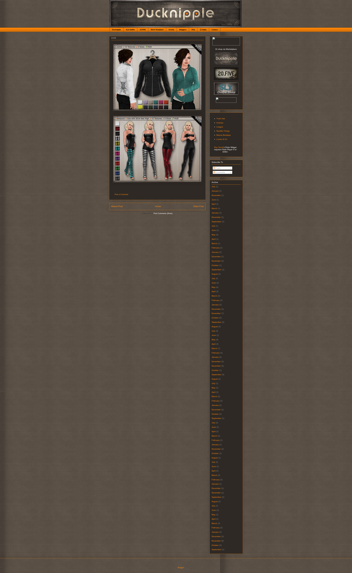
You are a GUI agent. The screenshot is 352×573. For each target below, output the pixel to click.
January (215, 191)
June (214, 200)
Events (171, 30)
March (214, 208)
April (213, 204)
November (216, 195)
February (216, 248)
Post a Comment (121, 194)
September (216, 221)
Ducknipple (116, 30)
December (216, 217)
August (215, 274)
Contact (215, 30)
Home (158, 206)
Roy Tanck (218, 147)
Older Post (198, 206)
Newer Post (117, 206)
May (213, 235)
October (215, 265)
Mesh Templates (157, 30)
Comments (220, 172)
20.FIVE (143, 30)
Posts (217, 168)
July (213, 186)
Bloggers (182, 30)
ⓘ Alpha (203, 30)
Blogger (181, 568)
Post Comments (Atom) (163, 213)
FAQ (193, 30)
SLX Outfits (130, 30)
